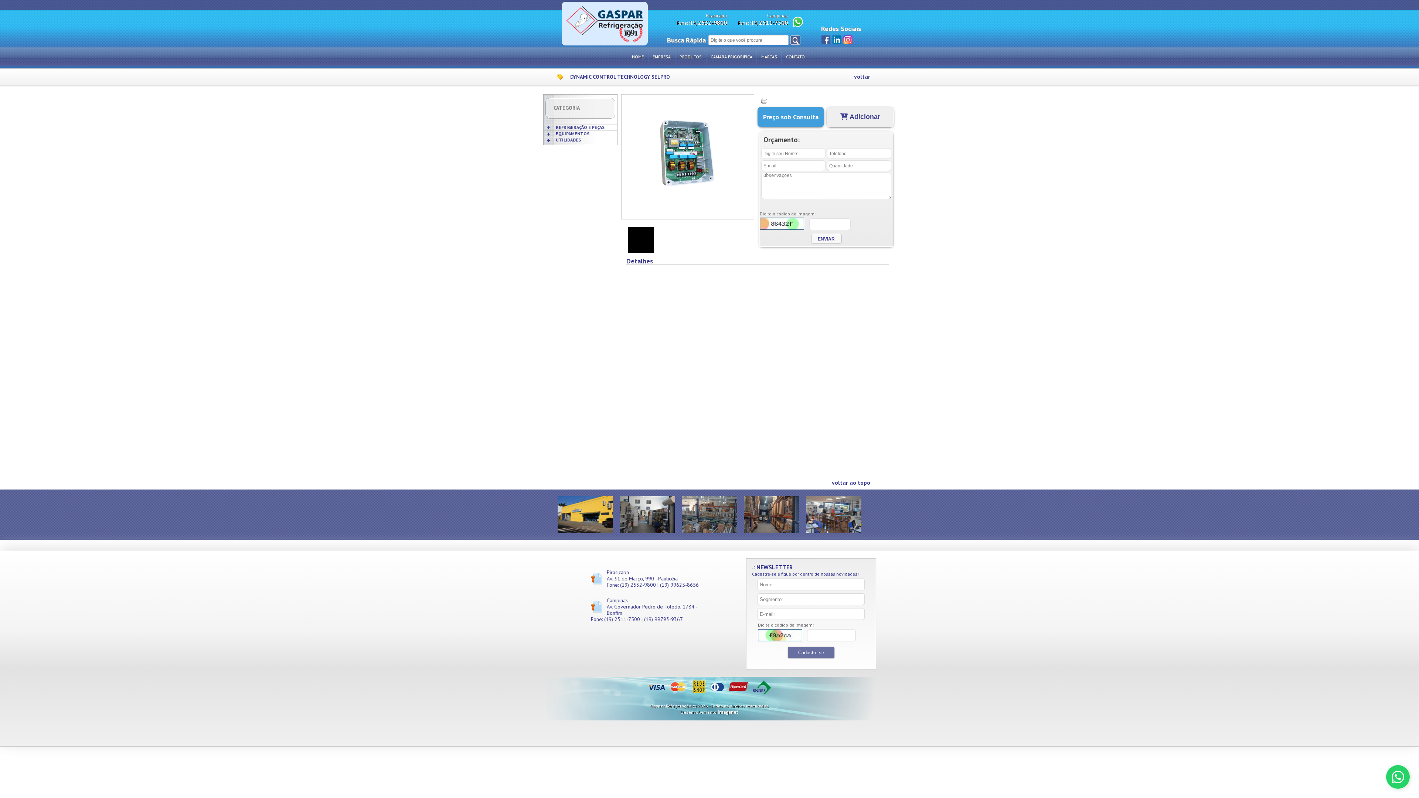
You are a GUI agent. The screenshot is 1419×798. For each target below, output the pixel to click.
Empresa (662, 56)
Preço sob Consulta (791, 117)
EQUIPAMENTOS (572, 133)
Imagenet (728, 712)
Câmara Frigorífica (731, 56)
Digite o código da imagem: (788, 213)
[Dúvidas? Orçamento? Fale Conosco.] (1398, 777)
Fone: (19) (702, 22)
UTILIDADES (568, 140)
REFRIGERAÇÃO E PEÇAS (580, 127)
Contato (795, 56)
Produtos (691, 56)
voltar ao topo (851, 483)
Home (638, 56)
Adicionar (864, 116)
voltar (862, 77)
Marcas (769, 56)
